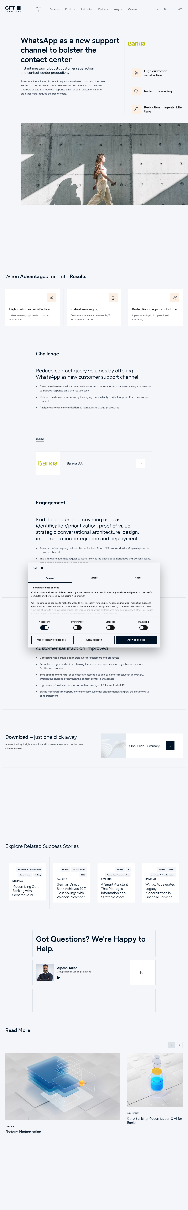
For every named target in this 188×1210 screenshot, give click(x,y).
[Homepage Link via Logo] (13, 9)
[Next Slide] (179, 1045)
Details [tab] (94, 577)
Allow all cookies (136, 640)
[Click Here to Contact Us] (173, 9)
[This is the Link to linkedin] (59, 978)
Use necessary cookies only (51, 640)
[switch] (77, 627)
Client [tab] (40, 439)
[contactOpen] (143, 972)
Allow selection (94, 640)
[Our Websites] (165, 9)
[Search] (157, 9)
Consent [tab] (50, 578)
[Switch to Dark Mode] (180, 9)
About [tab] (138, 577)
